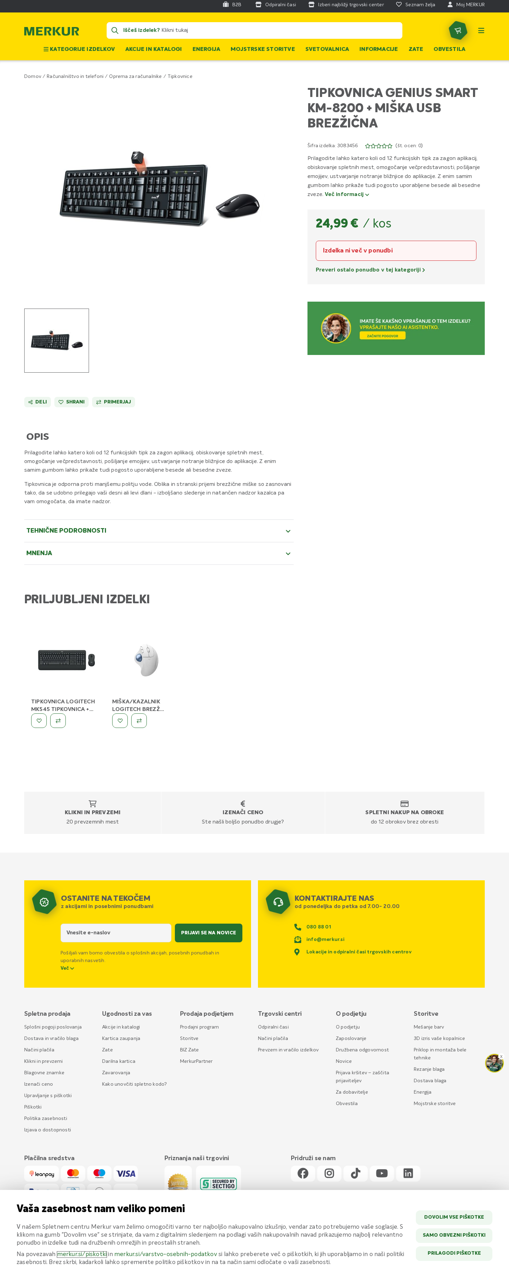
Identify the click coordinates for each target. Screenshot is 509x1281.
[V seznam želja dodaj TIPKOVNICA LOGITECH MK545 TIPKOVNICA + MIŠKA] (39, 720)
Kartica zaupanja (121, 1038)
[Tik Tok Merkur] (355, 1174)
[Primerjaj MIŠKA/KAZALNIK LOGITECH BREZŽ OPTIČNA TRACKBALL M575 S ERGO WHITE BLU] (139, 720)
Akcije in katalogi (153, 49)
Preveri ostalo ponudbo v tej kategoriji (369, 270)
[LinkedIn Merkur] (408, 1174)
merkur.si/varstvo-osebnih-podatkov (165, 1254)
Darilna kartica (118, 1061)
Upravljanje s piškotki (48, 1095)
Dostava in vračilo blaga (51, 1038)
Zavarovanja (116, 1072)
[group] (56, 341)
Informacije (378, 49)
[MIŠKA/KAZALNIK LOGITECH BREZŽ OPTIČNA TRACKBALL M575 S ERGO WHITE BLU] (147, 661)
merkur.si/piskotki (82, 1254)
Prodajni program (199, 1027)
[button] (159, 189)
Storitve (189, 1038)
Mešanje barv (429, 1027)
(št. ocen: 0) (409, 145)
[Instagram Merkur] (329, 1174)
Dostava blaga (430, 1080)
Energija (207, 49)
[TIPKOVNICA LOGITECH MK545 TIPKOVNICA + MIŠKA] (66, 661)
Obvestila (449, 49)
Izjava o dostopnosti (47, 1130)
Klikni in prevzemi (93, 813)
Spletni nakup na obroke (404, 813)
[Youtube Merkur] (382, 1174)
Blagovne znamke (44, 1072)
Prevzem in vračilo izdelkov (288, 1050)
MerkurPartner (196, 1061)
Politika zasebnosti (45, 1118)
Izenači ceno (243, 813)
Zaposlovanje (351, 1038)
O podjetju (348, 1027)
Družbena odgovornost (362, 1050)
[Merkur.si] (51, 33)
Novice (344, 1061)
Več (65, 968)
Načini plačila (39, 1050)
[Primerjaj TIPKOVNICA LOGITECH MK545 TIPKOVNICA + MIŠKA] (58, 720)
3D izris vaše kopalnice (439, 1038)
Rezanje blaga (429, 1069)
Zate (416, 49)
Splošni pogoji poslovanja (53, 1027)
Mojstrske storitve (263, 49)
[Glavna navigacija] (481, 30)
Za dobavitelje (352, 1092)
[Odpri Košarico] (458, 30)
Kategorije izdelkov (81, 49)
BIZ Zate (189, 1050)
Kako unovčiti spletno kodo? (134, 1084)
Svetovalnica (327, 49)
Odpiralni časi (273, 1027)
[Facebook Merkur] (303, 1174)
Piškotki (33, 1107)
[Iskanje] (115, 30)
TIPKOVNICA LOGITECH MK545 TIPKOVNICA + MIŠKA (63, 709)
